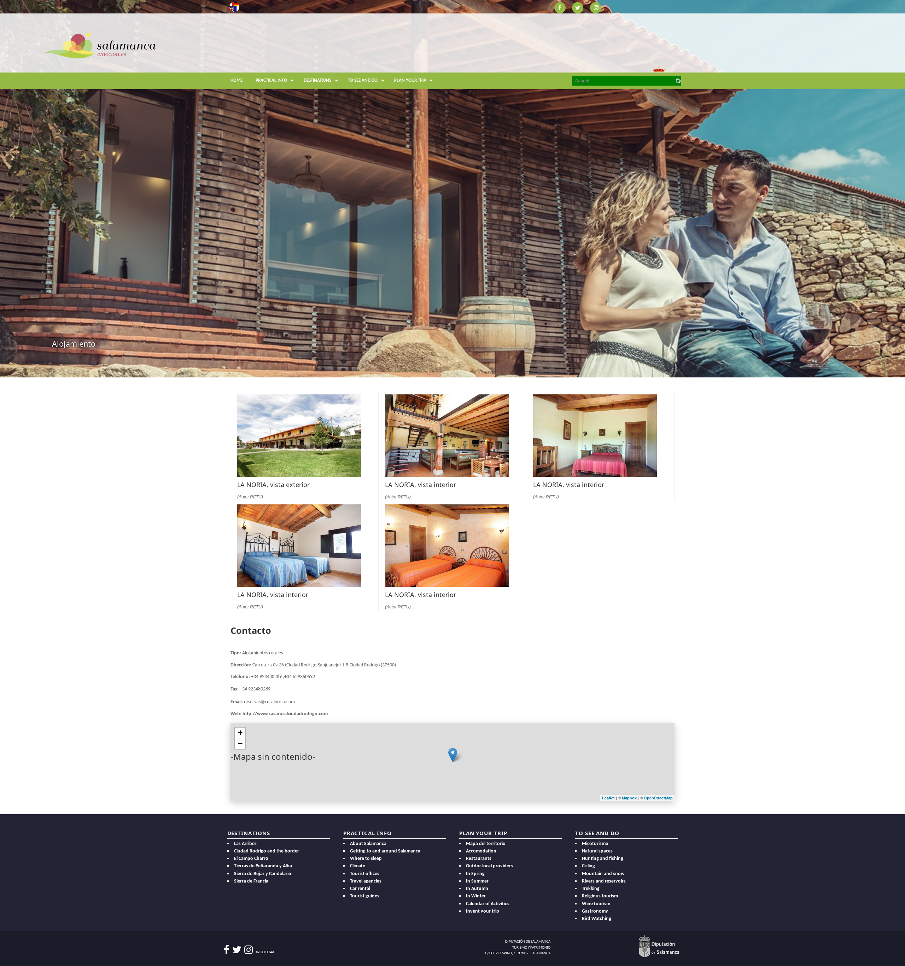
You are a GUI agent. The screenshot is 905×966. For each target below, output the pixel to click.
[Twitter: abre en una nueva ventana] (578, 7)
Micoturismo (595, 843)
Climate (357, 866)
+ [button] (240, 732)
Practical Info (271, 80)
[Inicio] (99, 45)
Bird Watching (596, 918)
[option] (452, 188)
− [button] (240, 743)
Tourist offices (364, 874)
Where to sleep (366, 858)
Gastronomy (595, 911)
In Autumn (477, 888)
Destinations (317, 80)
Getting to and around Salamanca (385, 851)
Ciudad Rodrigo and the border (266, 851)
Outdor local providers (489, 866)
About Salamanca (368, 843)
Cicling (588, 866)
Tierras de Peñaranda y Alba (263, 866)
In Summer (477, 881)
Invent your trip (482, 911)
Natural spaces (597, 851)
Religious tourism (600, 896)
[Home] (286, 62)
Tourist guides (364, 896)
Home (236, 80)
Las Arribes (245, 843)
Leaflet (608, 797)
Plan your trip (410, 80)
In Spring (475, 874)
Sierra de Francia (251, 881)
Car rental (360, 888)
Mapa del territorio (486, 843)
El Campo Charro (251, 858)
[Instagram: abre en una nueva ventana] (596, 7)
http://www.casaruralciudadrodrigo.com (285, 714)
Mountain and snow (603, 874)
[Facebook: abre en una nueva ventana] (560, 7)
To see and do (363, 80)
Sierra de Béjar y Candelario (262, 874)
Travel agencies (365, 881)
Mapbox (630, 797)
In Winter (476, 896)
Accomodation (481, 851)
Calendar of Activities (487, 904)
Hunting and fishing (602, 858)
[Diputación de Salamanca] (659, 946)
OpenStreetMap (658, 797)
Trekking (591, 888)
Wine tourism (596, 904)
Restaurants (478, 858)
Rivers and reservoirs (604, 881)
